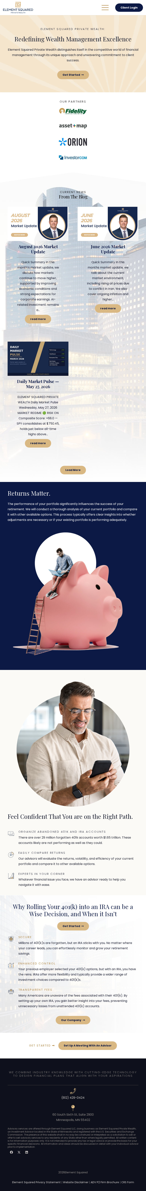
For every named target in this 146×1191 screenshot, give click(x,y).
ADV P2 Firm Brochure (105, 1182)
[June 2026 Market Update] (108, 270)
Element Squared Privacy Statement (36, 1182)
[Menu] (105, 7)
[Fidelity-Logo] (73, 111)
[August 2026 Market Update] (38, 270)
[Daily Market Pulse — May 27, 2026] (38, 399)
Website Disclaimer (75, 1182)
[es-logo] (18, 7)
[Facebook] (11, 1152)
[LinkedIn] (26, 1152)
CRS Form (127, 1182)
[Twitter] (19, 1152)
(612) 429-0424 (73, 1097)
